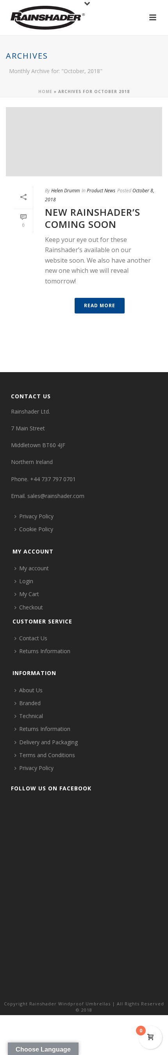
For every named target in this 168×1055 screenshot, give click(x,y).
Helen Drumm (65, 190)
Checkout (31, 607)
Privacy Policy (36, 516)
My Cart (29, 594)
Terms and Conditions (47, 755)
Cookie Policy (36, 529)
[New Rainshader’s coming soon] (84, 141)
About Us (31, 690)
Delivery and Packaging (48, 742)
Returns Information (44, 651)
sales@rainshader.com (55, 496)
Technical (31, 716)
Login (26, 581)
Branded (30, 703)
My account (34, 568)
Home (45, 91)
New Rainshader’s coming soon (92, 218)
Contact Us (33, 638)
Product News (101, 190)
